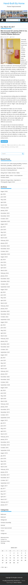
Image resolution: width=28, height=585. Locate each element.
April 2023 (3, 300)
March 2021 (4, 368)
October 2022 (4, 316)
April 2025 (3, 235)
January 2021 (4, 374)
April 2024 (3, 267)
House (2, 530)
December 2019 (5, 409)
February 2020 (5, 404)
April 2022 (3, 333)
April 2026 (3, 202)
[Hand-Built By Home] (14, 17)
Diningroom (4, 520)
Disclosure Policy (5, 541)
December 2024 (5, 246)
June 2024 (3, 262)
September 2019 (5, 417)
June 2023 (3, 295)
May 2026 (3, 199)
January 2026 (4, 210)
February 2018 (5, 469)
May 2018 (3, 461)
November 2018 (5, 445)
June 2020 (3, 393)
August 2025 (4, 224)
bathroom (15, 145)
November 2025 (5, 216)
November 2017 (5, 477)
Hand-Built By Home (14, 3)
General (3, 525)
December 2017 (5, 475)
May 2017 (3, 494)
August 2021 (4, 355)
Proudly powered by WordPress (11, 580)
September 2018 (5, 450)
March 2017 (4, 499)
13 (2, 558)
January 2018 (4, 472)
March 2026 (4, 205)
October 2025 (4, 218)
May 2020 (3, 396)
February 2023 (5, 306)
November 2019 (5, 412)
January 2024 (4, 276)
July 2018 (3, 456)
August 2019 (4, 420)
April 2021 (3, 366)
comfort (23, 145)
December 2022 (5, 311)
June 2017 (3, 491)
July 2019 (3, 423)
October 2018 (4, 447)
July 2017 (3, 488)
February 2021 (5, 371)
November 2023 (5, 281)
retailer (16, 147)
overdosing (12, 147)
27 (2, 562)
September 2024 (5, 254)
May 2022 (3, 330)
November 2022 (5, 314)
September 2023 (5, 287)
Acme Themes (18, 582)
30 (14, 562)
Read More (4, 141)
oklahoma (6, 147)
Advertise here (5, 537)
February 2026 (5, 207)
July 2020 (3, 390)
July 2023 (3, 292)
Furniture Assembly (6, 522)
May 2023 (3, 297)
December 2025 (5, 213)
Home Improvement (6, 528)
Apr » (6, 567)
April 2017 (3, 496)
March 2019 (4, 434)
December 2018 (5, 442)
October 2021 (4, 349)
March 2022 (4, 336)
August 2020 (4, 387)
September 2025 (5, 221)
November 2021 (5, 346)
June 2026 (3, 197)
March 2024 (4, 270)
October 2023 (4, 284)
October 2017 (4, 480)
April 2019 (3, 431)
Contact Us (4, 539)
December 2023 (5, 278)
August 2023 (4, 289)
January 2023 (4, 308)
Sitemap (3, 543)
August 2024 (4, 257)
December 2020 (5, 376)
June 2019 (3, 426)
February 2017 (5, 502)
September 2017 (5, 483)
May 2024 (3, 265)
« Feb (2, 567)
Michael (12, 37)
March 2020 (4, 401)
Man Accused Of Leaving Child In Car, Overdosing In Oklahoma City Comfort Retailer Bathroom (14, 32)
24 (18, 560)
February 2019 (5, 436)
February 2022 (5, 338)
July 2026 (3, 194)
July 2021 (3, 357)
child (19, 145)
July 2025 (3, 227)
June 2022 (3, 327)
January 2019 (4, 439)
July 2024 (3, 259)
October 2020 (4, 382)
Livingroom (4, 533)
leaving (2, 147)
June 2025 (3, 229)
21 (6, 560)
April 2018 (3, 464)
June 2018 (3, 458)
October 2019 (4, 415)
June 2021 (3, 360)
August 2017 (4, 485)
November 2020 (5, 379)
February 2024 (5, 273)
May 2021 (3, 363)
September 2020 (5, 385)
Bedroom (3, 517)
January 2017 (4, 505)
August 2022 (4, 322)
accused (11, 145)
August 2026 (4, 191)
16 (14, 558)
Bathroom (4, 145)
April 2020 (3, 398)
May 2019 (3, 428)
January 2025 (4, 243)
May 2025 (3, 232)
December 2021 (5, 344)
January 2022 (4, 341)
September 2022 (5, 319)
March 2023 (4, 303)
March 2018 (4, 466)
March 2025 (4, 237)
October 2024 (4, 251)
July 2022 (3, 325)
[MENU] (26, 20)
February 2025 (5, 240)
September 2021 (5, 352)
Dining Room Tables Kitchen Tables (10, 173)
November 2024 (5, 248)
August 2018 (4, 453)
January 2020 (4, 406)
